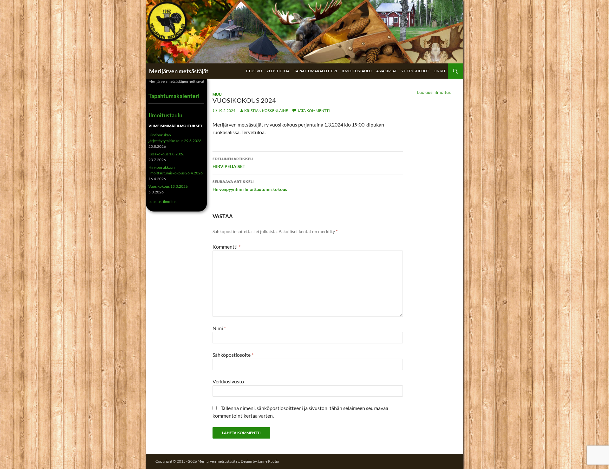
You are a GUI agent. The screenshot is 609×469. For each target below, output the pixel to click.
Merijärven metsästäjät (178, 71)
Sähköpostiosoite (233, 355)
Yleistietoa (278, 70)
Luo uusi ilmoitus (434, 92)
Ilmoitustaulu (357, 70)
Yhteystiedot (415, 70)
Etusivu (254, 70)
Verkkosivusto (228, 381)
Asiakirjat (386, 70)
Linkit (440, 70)
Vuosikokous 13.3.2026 (168, 186)
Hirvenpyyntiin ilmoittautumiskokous (250, 185)
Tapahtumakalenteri (315, 70)
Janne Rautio (268, 461)
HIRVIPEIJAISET (233, 162)
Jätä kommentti (314, 110)
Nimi (219, 328)
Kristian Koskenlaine (266, 110)
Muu (217, 94)
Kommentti (226, 247)
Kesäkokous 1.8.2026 (166, 154)
